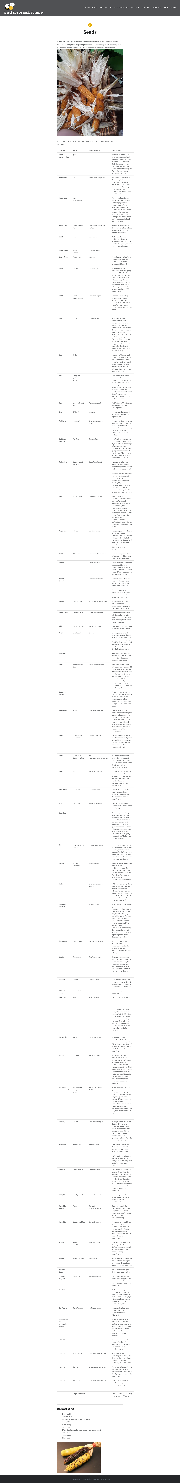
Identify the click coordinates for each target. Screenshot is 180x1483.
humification (122, 937)
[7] (128, 937)
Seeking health (67, 1435)
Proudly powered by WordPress (79, 1479)
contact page (76, 141)
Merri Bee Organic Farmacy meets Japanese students (82, 1430)
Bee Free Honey (68, 1414)
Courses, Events (90, 7)
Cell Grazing (66, 1425)
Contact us (157, 7)
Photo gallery (170, 7)
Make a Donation (121, 7)
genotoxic (115, 478)
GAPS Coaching (105, 7)
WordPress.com (104, 1479)
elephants (121, 524)
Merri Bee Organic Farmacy (24, 12)
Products (135, 7)
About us (145, 7)
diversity (127, 928)
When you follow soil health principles (76, 1419)
